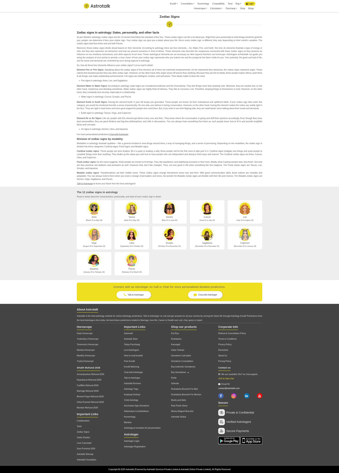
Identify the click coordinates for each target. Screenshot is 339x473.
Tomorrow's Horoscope (87, 344)
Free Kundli (129, 361)
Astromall (128, 333)
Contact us (224, 367)
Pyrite (174, 378)
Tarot (230, 4)
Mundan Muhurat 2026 (87, 408)
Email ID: (229, 386)
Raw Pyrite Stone (179, 406)
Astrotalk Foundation (86, 460)
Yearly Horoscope (85, 361)
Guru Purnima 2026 (86, 448)
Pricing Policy (224, 361)
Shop (242, 8)
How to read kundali (133, 355)
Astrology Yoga (131, 389)
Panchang (230, 8)
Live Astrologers (131, 350)
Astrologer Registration (135, 446)
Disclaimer (223, 350)
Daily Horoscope (85, 333)
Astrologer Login (131, 441)
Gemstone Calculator (181, 355)
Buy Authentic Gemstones (183, 367)
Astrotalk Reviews (132, 383)
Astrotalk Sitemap (85, 454)
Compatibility (218, 4)
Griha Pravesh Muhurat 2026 (90, 402)
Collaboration (83, 421)
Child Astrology (131, 400)
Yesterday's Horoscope (88, 339)
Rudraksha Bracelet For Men (184, 389)
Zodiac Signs (83, 432)
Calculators (215, 8)
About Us (222, 355)
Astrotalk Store (131, 339)
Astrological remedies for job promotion (142, 428)
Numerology (203, 4)
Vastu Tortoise (177, 350)
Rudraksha (176, 339)
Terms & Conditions (227, 339)
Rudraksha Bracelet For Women (186, 394)
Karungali (175, 344)
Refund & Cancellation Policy (232, 333)
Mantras (127, 422)
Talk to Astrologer (85, 184)
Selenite (175, 383)
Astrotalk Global (178, 417)
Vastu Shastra (83, 437)
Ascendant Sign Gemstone (136, 406)
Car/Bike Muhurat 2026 (88, 385)
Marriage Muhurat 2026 (88, 391)
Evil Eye (175, 333)
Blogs (251, 8)
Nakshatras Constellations (136, 411)
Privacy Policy (225, 344)
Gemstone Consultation (182, 361)
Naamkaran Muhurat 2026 (89, 380)
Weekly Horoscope (86, 350)
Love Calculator (84, 443)
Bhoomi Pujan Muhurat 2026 (90, 396)
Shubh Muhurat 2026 (88, 367)
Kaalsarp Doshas (132, 394)
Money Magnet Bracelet (182, 411)
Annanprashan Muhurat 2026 (90, 374)
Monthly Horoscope (86, 355)
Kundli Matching (131, 367)
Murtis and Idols (178, 400)
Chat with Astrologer (118, 134)
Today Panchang (132, 344)
